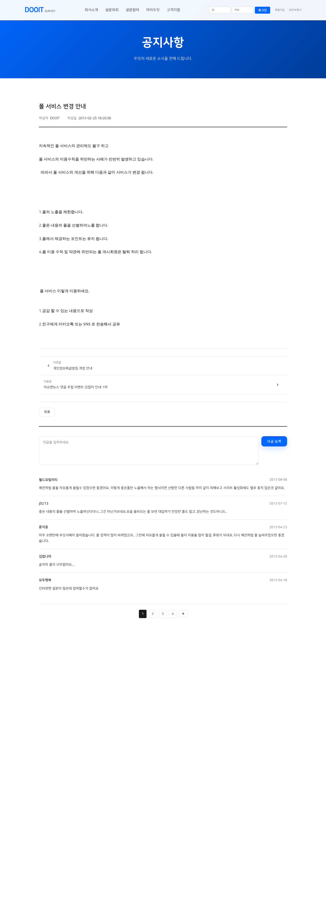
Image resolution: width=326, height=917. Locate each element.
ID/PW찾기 (295, 10)
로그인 (262, 10)
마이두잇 (153, 10)
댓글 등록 (274, 441)
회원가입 (279, 10)
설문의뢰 (112, 10)
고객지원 (173, 10)
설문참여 (132, 10)
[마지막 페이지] (183, 613)
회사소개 (91, 10)
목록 (47, 412)
